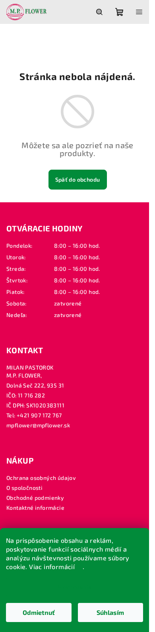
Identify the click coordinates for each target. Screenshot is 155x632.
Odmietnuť (39, 612)
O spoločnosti (24, 487)
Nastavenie (74, 587)
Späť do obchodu (77, 179)
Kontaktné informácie (35, 507)
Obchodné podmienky (35, 497)
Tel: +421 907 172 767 (34, 415)
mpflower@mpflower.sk (38, 425)
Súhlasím (110, 612)
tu (80, 566)
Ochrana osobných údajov (41, 477)
